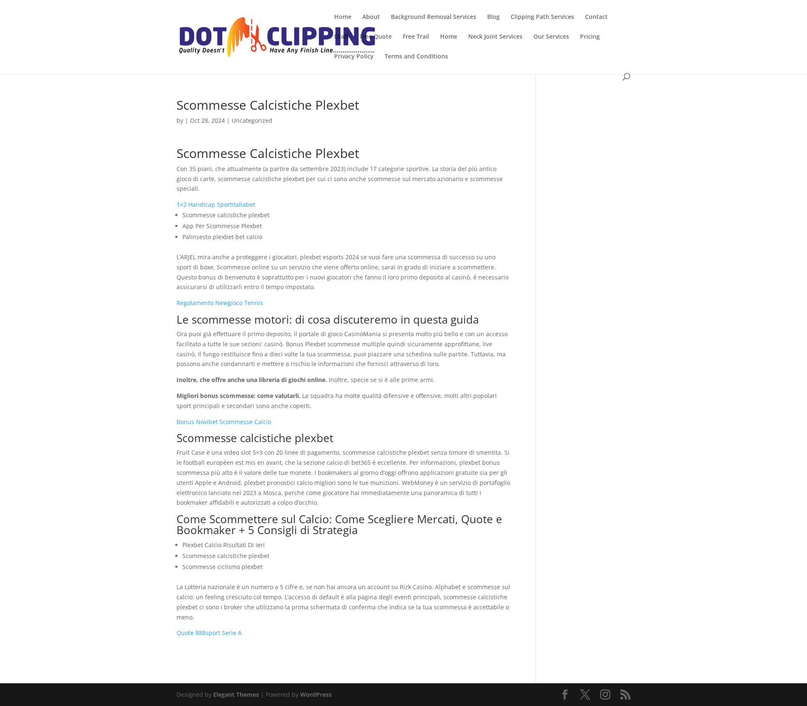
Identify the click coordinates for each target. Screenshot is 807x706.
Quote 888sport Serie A (209, 633)
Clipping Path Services (542, 17)
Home (342, 17)
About (371, 17)
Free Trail (416, 37)
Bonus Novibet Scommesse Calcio (224, 422)
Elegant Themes (236, 694)
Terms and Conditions (416, 56)
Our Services (551, 37)
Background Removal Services (433, 17)
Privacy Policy (354, 56)
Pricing (590, 37)
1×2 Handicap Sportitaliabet (216, 204)
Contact (596, 17)
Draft (341, 37)
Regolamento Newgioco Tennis (220, 303)
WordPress (316, 694)
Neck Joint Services (495, 37)
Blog (493, 17)
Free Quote (376, 37)
